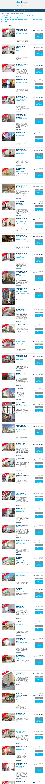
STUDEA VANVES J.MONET (20, 589)
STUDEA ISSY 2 (19, 730)
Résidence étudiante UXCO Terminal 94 (21, 782)
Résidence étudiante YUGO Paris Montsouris (21, 97)
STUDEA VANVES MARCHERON (20, 605)
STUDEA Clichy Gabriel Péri (22, 525)
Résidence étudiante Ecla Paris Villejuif (22, 185)
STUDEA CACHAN (20, 458)
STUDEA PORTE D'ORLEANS (20, 202)
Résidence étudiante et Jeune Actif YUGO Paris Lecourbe (21, 357)
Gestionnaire (28, 10)
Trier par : (3, 25)
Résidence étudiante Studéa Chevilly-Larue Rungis (21, 640)
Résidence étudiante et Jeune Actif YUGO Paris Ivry (21, 31)
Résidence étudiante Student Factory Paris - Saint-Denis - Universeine (22, 426)
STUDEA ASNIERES (20, 655)
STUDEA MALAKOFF (21, 574)
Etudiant (21, 10)
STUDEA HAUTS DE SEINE (22, 443)
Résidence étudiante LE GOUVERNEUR (22, 219)
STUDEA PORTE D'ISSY (21, 713)
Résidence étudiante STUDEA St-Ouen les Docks (22, 308)
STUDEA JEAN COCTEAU (22, 64)
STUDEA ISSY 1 (19, 621)
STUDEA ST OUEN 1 (20, 324)
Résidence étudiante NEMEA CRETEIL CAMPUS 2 (22, 475)
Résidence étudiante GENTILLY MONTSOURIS (22, 133)
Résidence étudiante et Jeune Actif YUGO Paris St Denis (22, 273)
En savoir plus (18, 61)
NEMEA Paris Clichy (20, 373)
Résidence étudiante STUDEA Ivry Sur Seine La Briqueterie (22, 116)
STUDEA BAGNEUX (20, 388)
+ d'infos (38, 33)
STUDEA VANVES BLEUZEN (20, 558)
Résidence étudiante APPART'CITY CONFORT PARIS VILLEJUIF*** (22, 151)
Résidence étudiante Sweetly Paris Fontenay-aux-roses (22, 695)
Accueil (2, 13)
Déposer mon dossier (39, 37)
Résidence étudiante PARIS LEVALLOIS (21, 492)
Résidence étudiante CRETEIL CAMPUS (21, 509)
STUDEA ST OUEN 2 (20, 340)
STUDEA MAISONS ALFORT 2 (20, 47)
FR (28, 5)
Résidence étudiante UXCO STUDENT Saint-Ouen (21, 237)
